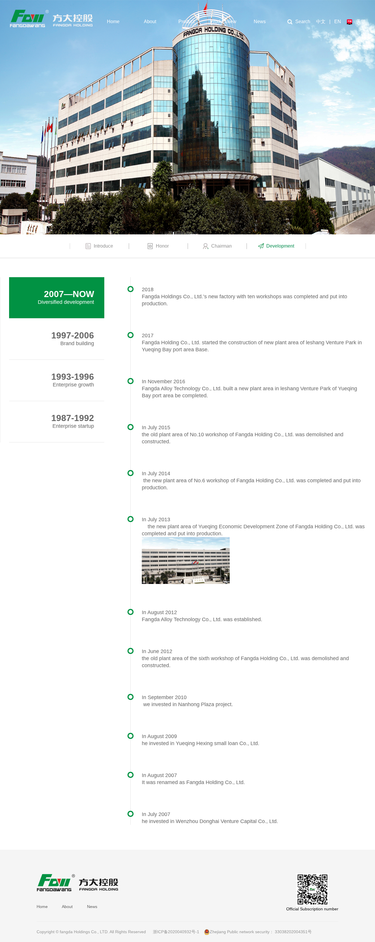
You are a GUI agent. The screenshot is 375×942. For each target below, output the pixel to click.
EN (337, 21)
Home (113, 21)
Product (186, 21)
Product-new (223, 21)
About (150, 21)
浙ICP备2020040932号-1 (176, 931)
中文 (320, 21)
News (260, 21)
